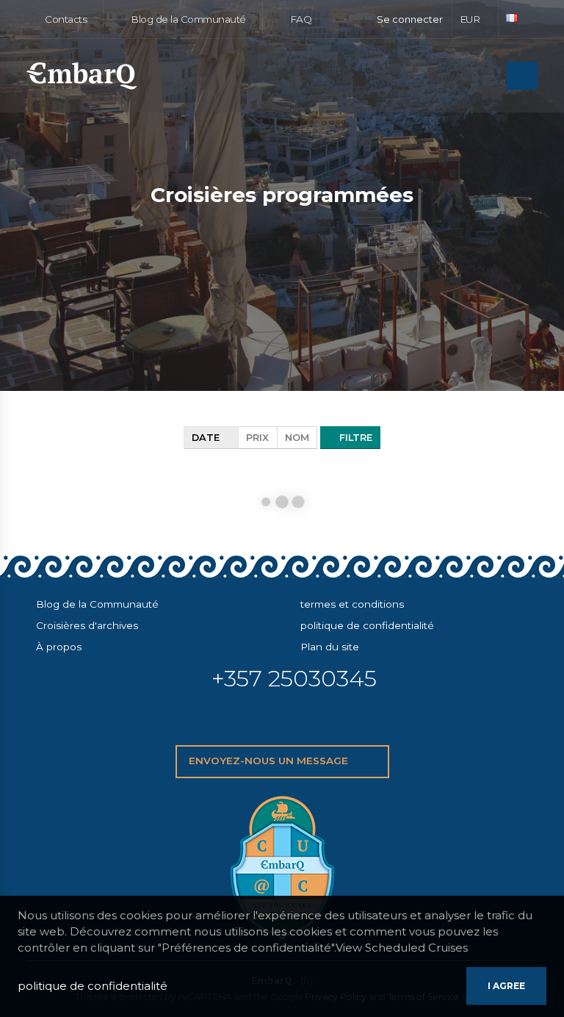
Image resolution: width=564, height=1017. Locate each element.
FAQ (299, 19)
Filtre (354, 437)
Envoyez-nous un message (270, 760)
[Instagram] (282, 721)
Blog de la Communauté (187, 19)
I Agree (506, 985)
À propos (59, 647)
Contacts (65, 19)
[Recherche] (491, 77)
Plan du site (329, 647)
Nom (297, 437)
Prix (257, 437)
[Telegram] (321, 721)
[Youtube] (359, 721)
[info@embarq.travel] (204, 721)
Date (207, 437)
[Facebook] (243, 721)
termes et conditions (352, 604)
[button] (475, 19)
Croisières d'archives (87, 625)
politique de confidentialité (367, 625)
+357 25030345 (294, 678)
